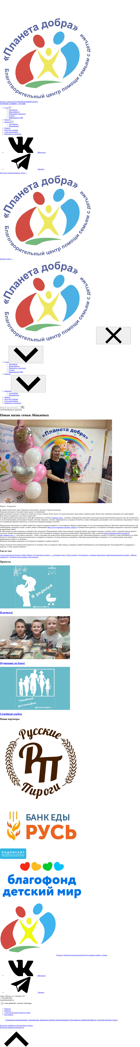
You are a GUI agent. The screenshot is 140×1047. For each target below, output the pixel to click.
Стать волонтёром (11, 132)
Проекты (7, 1011)
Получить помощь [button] (7, 173)
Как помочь (8, 1015)
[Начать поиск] (22, 407)
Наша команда (14, 112)
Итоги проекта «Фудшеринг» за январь (81, 555)
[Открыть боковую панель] (26, 173)
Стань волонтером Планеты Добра (17, 1013)
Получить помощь (11, 130)
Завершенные (14, 126)
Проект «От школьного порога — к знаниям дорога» (46, 555)
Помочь (7, 128)
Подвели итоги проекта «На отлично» (24, 557)
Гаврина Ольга (57, 518)
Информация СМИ (16, 118)
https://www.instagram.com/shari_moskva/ (62, 527)
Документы (13, 110)
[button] (10, 107)
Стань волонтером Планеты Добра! (13, 555)
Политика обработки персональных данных (16, 1025)
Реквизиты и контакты (17, 114)
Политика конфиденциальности (12, 1027)
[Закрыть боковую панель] (113, 335)
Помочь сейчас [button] (20, 173)
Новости (7, 120)
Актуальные (13, 124)
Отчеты (11, 116)
